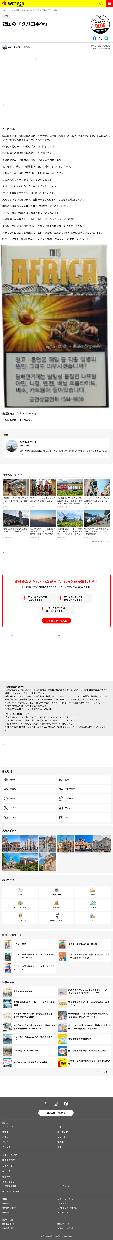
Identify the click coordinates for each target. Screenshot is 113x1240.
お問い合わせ (62, 1212)
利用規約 (5, 1203)
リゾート (69, 798)
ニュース (6, 1171)
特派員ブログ (34, 10)
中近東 (68, 808)
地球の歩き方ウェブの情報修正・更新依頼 (26, 705)
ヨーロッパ (15, 779)
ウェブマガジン (9, 1154)
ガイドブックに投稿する (67, 1208)
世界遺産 (56, 907)
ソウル (24, 10)
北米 (67, 779)
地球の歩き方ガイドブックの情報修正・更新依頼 (29, 708)
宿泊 (93, 894)
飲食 (20, 894)
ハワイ (13, 798)
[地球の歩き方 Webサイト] (13, 4)
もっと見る (102, 1072)
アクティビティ (20, 920)
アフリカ (14, 817)
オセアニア (70, 789)
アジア (10, 10)
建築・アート (56, 894)
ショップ (92, 920)
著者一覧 (6, 1176)
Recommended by (98, 541)
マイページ (64, 1186)
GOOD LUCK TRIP (10, 1191)
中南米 (13, 789)
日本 (67, 817)
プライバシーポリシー (66, 1199)
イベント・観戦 (20, 907)
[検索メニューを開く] (101, 3)
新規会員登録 (10, 1186)
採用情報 (5, 1212)
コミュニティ (8, 1181)
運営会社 (5, 1199)
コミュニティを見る (56, 620)
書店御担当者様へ (9, 1208)
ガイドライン (62, 1203)
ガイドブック (8, 1165)
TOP (4, 10)
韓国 (17, 10)
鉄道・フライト (56, 920)
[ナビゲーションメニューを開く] (109, 3)
